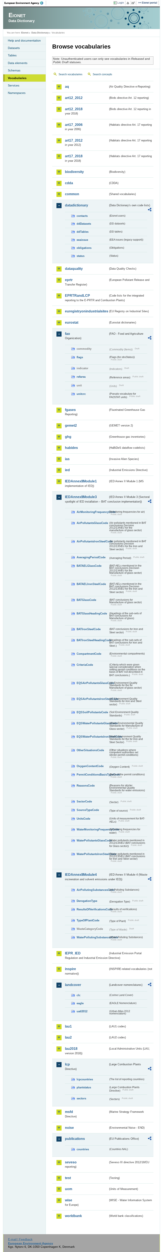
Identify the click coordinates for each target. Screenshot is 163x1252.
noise (69, 1127)
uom (68, 1189)
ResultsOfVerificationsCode (92, 909)
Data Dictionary (40, 32)
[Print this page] (128, 3)
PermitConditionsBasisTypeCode (92, 774)
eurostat (71, 322)
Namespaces (16, 93)
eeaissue (82, 239)
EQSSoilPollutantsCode (92, 712)
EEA (25, 3)
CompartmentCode (89, 653)
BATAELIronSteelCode (91, 584)
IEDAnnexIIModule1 (81, 481)
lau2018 (71, 1048)
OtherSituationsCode (90, 750)
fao (67, 334)
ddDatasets (84, 223)
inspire (70, 969)
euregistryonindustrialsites (86, 311)
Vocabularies (17, 78)
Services (13, 85)
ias (67, 459)
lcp (67, 1064)
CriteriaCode (85, 664)
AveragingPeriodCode (91, 557)
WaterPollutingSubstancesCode (92, 937)
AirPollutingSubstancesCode (92, 889)
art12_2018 (74, 109)
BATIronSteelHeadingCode (92, 640)
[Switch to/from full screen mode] (134, 3)
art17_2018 (74, 156)
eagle (80, 1003)
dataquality (74, 268)
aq (67, 86)
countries (83, 1149)
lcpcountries (85, 1079)
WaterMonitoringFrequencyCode (92, 829)
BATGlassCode (86, 600)
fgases (70, 410)
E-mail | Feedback (20, 1239)
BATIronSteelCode (89, 629)
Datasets (14, 48)
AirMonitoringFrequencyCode (92, 512)
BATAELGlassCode (89, 565)
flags (80, 357)
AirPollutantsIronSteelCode (92, 541)
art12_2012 (74, 98)
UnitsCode (83, 818)
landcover (73, 985)
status (80, 256)
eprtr (69, 280)
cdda (69, 183)
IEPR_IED (73, 953)
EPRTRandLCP (77, 295)
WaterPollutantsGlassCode (92, 840)
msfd (69, 1112)
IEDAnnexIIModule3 (81, 497)
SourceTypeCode (88, 810)
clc (78, 995)
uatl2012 (82, 1011)
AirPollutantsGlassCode (92, 523)
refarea (81, 376)
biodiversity (74, 172)
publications (75, 1139)
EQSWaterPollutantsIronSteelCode (92, 736)
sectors (81, 1098)
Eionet (24, 32)
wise (68, 1200)
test (68, 1178)
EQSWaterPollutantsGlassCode (92, 723)
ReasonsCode (86, 785)
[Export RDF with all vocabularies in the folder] (149, 210)
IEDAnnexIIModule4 (81, 874)
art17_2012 (74, 140)
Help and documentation (24, 40)
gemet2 (71, 425)
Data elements (17, 63)
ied (67, 470)
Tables (12, 55)
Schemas (14, 70)
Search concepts (102, 74)
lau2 (68, 1037)
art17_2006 (74, 125)
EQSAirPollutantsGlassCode (92, 683)
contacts (82, 215)
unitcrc (81, 394)
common (72, 194)
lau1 (68, 1026)
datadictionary (76, 205)
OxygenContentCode (90, 766)
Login (120, 2)
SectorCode (84, 801)
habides (71, 448)
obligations (84, 247)
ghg (68, 437)
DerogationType (87, 900)
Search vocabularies (70, 74)
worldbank (73, 1216)
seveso (71, 1162)
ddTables (83, 231)
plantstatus (84, 1087)
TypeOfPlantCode (88, 920)
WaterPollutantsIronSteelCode (92, 854)
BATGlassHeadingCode (92, 613)
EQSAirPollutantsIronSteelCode (92, 699)
